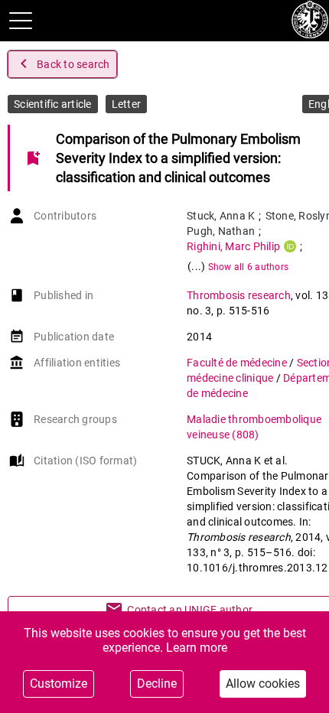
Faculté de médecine (238, 362)
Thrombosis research (239, 295)
